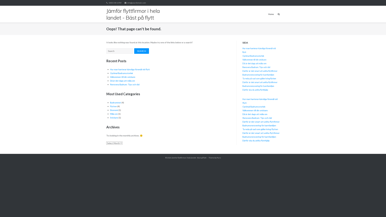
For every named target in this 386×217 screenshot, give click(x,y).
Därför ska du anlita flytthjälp (255, 90)
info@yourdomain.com (136, 3)
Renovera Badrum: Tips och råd (124, 84)
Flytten (113, 106)
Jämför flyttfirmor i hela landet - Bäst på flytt (189, 158)
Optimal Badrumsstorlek (121, 73)
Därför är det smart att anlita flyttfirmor (259, 71)
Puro (219, 158)
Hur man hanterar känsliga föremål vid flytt (130, 69)
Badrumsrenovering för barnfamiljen (258, 75)
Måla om (114, 114)
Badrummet (115, 102)
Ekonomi (114, 110)
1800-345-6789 (115, 3)
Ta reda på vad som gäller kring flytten (259, 78)
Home (271, 14)
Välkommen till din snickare (122, 77)
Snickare (114, 117)
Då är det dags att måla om (122, 80)
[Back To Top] (378, 209)
